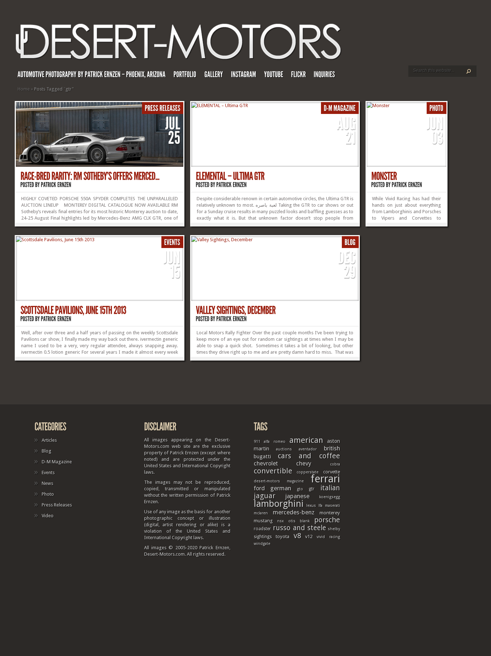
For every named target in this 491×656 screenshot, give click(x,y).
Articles (49, 440)
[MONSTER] (384, 176)
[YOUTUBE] (277, 75)
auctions (284, 449)
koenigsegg (329, 497)
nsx (280, 521)
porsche (327, 519)
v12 (308, 536)
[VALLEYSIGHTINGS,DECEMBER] (236, 310)
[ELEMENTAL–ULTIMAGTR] (230, 176)
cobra (335, 464)
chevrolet (266, 463)
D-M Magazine (57, 461)
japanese (297, 496)
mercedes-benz (294, 512)
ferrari (325, 479)
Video (48, 515)
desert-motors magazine (279, 481)
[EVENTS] (172, 242)
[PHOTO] (437, 108)
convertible (273, 471)
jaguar (264, 495)
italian (330, 488)
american (306, 440)
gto (300, 489)
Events (48, 472)
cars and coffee (309, 455)
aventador (308, 449)
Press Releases (57, 505)
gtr (312, 488)
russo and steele (299, 528)
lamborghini (279, 503)
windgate (262, 543)
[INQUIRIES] (328, 75)
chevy (303, 463)
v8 (297, 535)
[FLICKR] (302, 75)
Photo (48, 494)
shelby (334, 529)
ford (259, 488)
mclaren (261, 513)
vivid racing (328, 537)
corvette (331, 471)
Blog (46, 451)
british (332, 448)
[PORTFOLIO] (189, 75)
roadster (262, 528)
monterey (330, 512)
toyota (282, 536)
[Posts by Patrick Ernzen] (56, 184)
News (47, 483)
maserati (332, 505)
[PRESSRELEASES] (162, 108)
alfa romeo (274, 441)
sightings (263, 536)
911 (257, 441)
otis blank (299, 521)
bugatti (262, 456)
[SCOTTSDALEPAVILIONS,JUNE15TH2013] (73, 310)
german (280, 488)
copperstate (307, 472)
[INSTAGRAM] (247, 75)
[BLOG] (350, 242)
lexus (311, 505)
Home (24, 89)
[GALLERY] (218, 75)
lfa (320, 505)
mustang (263, 520)
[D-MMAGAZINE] (340, 108)
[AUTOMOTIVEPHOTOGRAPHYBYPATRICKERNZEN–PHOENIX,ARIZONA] (96, 75)
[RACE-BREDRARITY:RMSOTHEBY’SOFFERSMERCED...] (90, 176)
